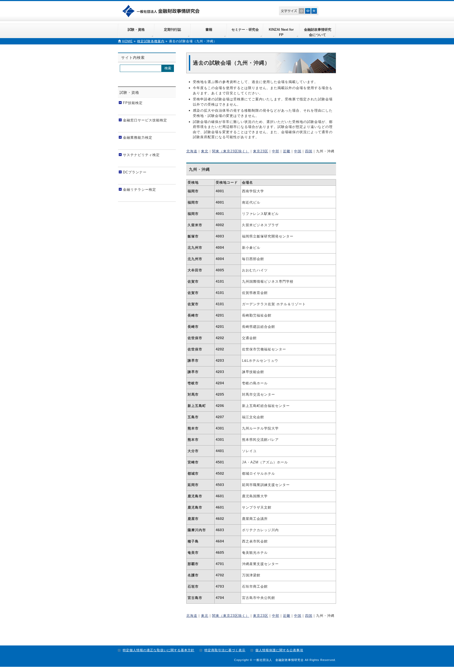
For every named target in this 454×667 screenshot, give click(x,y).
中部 (275, 151)
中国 (297, 151)
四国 (308, 151)
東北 (204, 151)
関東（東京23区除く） (230, 151)
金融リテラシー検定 (139, 190)
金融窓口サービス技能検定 (145, 120)
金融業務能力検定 (137, 137)
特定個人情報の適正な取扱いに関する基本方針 (158, 650)
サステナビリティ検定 (141, 155)
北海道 (191, 151)
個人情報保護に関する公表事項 (279, 650)
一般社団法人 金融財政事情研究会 (162, 10)
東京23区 (260, 151)
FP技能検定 (133, 103)
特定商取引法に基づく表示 (224, 650)
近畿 (286, 151)
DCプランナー (135, 172)
